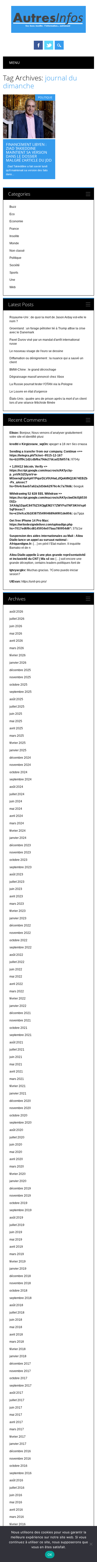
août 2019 (16, 1217)
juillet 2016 (16, 1487)
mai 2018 (15, 1327)
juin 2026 (15, 626)
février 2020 (17, 1174)
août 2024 (16, 787)
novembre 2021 (20, 1020)
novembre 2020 (20, 1108)
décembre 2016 (20, 1451)
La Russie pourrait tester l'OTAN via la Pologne (41, 384)
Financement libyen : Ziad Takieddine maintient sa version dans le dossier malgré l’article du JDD (29, 152)
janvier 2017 (17, 1444)
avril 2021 (16, 1071)
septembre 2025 (20, 692)
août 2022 (16, 955)
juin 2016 (15, 1495)
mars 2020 (16, 1166)
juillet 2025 (16, 706)
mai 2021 (15, 1064)
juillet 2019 (16, 1225)
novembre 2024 (20, 765)
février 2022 (17, 998)
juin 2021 (15, 1057)
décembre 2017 (20, 1363)
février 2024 (17, 830)
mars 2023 (16, 903)
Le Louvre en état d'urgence (28, 391)
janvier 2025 (17, 750)
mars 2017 (16, 1429)
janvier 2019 (17, 1268)
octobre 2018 (18, 1290)
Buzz (12, 206)
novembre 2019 (20, 1195)
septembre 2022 (20, 947)
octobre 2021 (18, 1028)
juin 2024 (15, 801)
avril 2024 (16, 816)
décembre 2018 (20, 1276)
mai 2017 (15, 1414)
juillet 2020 (16, 1137)
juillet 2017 (16, 1400)
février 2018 (17, 1349)
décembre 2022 (20, 925)
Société (14, 265)
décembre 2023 (20, 845)
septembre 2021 (20, 1035)
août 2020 (16, 1130)
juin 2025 (15, 713)
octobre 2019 (18, 1203)
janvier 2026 (17, 662)
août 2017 (16, 1392)
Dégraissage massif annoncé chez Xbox (36, 376)
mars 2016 (16, 1517)
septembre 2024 (20, 779)
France (14, 228)
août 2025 (16, 699)
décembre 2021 (20, 1013)
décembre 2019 (20, 1188)
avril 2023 (16, 896)
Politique (45, 97)
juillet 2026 (16, 619)
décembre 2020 (20, 1101)
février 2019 (17, 1261)
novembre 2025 (20, 677)
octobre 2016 (18, 1466)
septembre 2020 (20, 1122)
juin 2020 (15, 1144)
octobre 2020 (18, 1115)
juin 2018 (15, 1319)
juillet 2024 (16, 794)
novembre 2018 (20, 1283)
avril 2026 (16, 640)
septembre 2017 (20, 1385)
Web (12, 287)
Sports (13, 272)
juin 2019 (15, 1232)
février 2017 (17, 1436)
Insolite (14, 236)
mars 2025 (16, 735)
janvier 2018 (17, 1356)
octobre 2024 (18, 772)
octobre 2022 (18, 940)
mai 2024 (15, 808)
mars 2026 (16, 648)
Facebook (38, 45)
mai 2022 (15, 976)
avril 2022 (16, 984)
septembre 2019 (20, 1210)
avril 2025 (16, 728)
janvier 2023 (17, 918)
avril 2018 (16, 1334)
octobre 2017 (18, 1378)
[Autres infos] (48, 32)
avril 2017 (16, 1422)
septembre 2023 (20, 867)
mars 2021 (16, 1079)
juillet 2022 (16, 962)
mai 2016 (15, 1502)
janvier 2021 (17, 1093)
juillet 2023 (16, 882)
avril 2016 (16, 1509)
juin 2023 (15, 889)
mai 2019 (15, 1239)
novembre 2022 (20, 933)
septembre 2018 (20, 1298)
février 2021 (17, 1086)
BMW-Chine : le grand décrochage (32, 369)
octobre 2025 (18, 684)
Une (12, 280)
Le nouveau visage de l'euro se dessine (36, 351)
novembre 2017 (20, 1371)
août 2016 (16, 1480)
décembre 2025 (20, 670)
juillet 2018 (16, 1312)
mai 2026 (15, 633)
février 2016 (17, 1524)
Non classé (17, 250)
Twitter (48, 45)
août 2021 (16, 1042)
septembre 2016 (20, 1473)
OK (50, 1555)
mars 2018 (16, 1341)
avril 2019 (16, 1246)
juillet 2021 (16, 1049)
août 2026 (16, 611)
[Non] (90, 1544)
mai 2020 (15, 1152)
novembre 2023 (20, 852)
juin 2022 (15, 969)
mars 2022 (16, 991)
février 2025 (17, 743)
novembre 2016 (20, 1458)
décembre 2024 (20, 757)
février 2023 (17, 911)
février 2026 (17, 655)
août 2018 (16, 1305)
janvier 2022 (17, 1006)
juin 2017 (15, 1407)
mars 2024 (16, 823)
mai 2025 (15, 721)
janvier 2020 (17, 1181)
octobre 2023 (18, 860)
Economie (16, 221)
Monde (14, 243)
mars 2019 (16, 1254)
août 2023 (16, 874)
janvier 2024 (17, 838)
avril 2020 (16, 1159)
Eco (12, 214)
